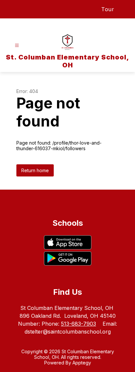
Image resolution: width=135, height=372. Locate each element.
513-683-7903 (78, 323)
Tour (107, 9)
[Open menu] (17, 45)
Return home (35, 170)
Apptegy (81, 362)
